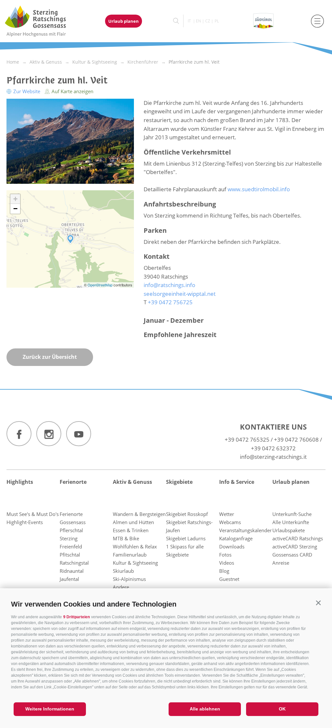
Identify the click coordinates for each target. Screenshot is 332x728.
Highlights (19, 481)
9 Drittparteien (76, 617)
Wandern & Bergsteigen (139, 514)
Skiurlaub (123, 571)
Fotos (225, 554)
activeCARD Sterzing (294, 546)
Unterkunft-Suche (292, 514)
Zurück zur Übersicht (50, 356)
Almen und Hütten (133, 522)
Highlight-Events (24, 522)
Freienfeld (71, 546)
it (189, 21)
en (198, 21)
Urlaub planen (123, 21)
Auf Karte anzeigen (71, 91)
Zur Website (27, 91)
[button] (318, 603)
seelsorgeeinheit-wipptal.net (180, 293)
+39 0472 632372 (273, 448)
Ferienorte (73, 481)
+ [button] (15, 199)
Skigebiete (179, 481)
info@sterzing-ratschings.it (273, 456)
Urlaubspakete (288, 530)
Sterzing (68, 538)
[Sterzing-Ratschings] (41, 21)
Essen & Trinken (130, 530)
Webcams (230, 522)
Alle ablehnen (205, 708)
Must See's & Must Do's (32, 514)
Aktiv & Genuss (132, 481)
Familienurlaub (130, 554)
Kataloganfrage (236, 538)
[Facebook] (18, 433)
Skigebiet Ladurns (186, 538)
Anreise (280, 562)
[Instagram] (48, 433)
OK (282, 708)
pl (217, 21)
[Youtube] (78, 433)
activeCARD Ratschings (297, 538)
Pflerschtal (71, 530)
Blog (224, 571)
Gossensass (73, 522)
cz (207, 21)
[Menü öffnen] (317, 21)
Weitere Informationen (49, 708)
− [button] (15, 209)
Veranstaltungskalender (245, 530)
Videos (226, 562)
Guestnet (229, 579)
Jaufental (69, 579)
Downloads (231, 546)
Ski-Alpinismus (129, 579)
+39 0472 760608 (296, 439)
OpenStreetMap (100, 284)
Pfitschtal (70, 554)
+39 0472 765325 (247, 439)
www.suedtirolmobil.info (259, 189)
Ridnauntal (72, 571)
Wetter (226, 514)
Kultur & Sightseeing (135, 562)
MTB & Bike (126, 538)
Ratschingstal (74, 562)
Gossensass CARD (292, 554)
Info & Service (236, 481)
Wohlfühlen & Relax (135, 546)
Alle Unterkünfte (290, 522)
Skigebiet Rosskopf (187, 514)
